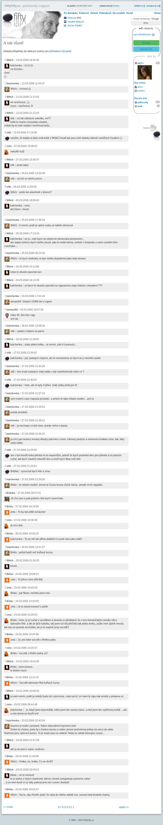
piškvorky (143, 102)
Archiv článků (75, 25)
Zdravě (94, 13)
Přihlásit (146, 43)
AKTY (141, 63)
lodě (140, 106)
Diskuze (72, 17)
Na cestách (119, 13)
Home (157, 13)
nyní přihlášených (142, 34)
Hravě (129, 13)
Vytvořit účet (146, 49)
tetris (140, 87)
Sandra (116, 6)
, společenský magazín (27, 5)
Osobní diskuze (76, 21)
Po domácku (71, 13)
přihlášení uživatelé (60, 51)
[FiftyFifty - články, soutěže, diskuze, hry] (32, 24)
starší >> (124, 807)
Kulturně (84, 13)
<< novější (8, 807)
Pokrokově (105, 13)
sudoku (141, 90)
